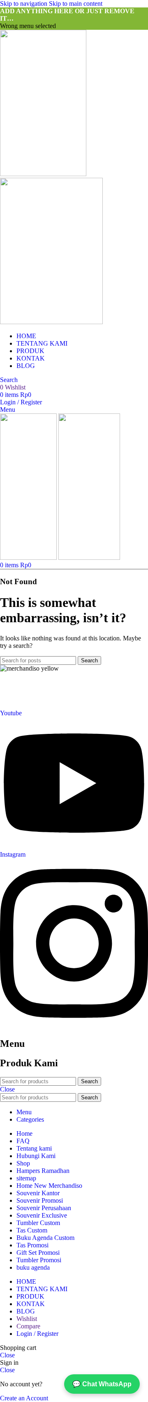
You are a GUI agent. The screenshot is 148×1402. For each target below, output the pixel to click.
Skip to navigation (24, 3)
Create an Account (24, 1398)
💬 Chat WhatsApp (102, 1384)
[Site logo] (43, 173)
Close (7, 1089)
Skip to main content (75, 3)
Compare (28, 1326)
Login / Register (37, 1333)
